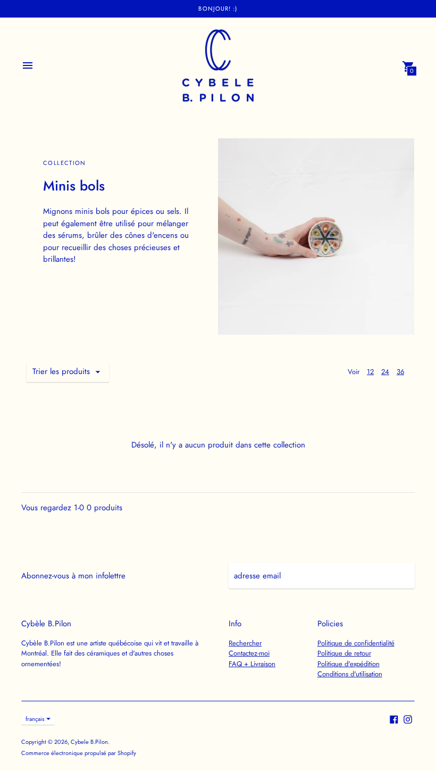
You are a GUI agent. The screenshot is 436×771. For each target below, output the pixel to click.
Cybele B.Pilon (89, 741)
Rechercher (245, 643)
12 (370, 372)
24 (385, 372)
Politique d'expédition (348, 664)
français (35, 719)
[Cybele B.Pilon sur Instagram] (408, 718)
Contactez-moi (249, 653)
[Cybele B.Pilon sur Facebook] (394, 718)
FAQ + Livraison (252, 664)
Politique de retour (344, 653)
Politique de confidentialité (356, 643)
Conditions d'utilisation (349, 674)
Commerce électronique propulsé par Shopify (78, 753)
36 (400, 372)
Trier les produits (61, 371)
